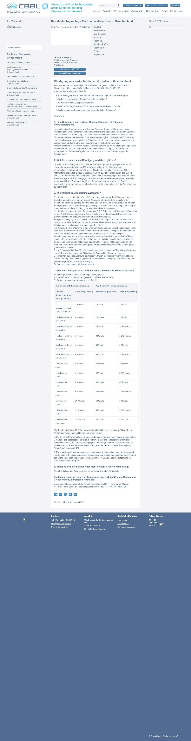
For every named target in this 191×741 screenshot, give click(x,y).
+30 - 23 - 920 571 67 (69, 69)
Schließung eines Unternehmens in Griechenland (22, 116)
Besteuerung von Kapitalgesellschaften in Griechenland (17, 69)
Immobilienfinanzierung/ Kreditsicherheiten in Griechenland (22, 105)
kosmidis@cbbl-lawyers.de (70, 73)
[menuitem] (132, 5)
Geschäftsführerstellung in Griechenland (18, 82)
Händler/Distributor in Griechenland (22, 99)
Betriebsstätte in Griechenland (20, 76)
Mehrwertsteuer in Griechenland (21, 111)
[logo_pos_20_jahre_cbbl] (27, 8)
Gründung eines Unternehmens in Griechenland (22, 93)
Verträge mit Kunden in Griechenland (17, 123)
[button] (55, 494)
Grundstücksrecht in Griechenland (22, 88)
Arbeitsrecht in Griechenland (19, 62)
